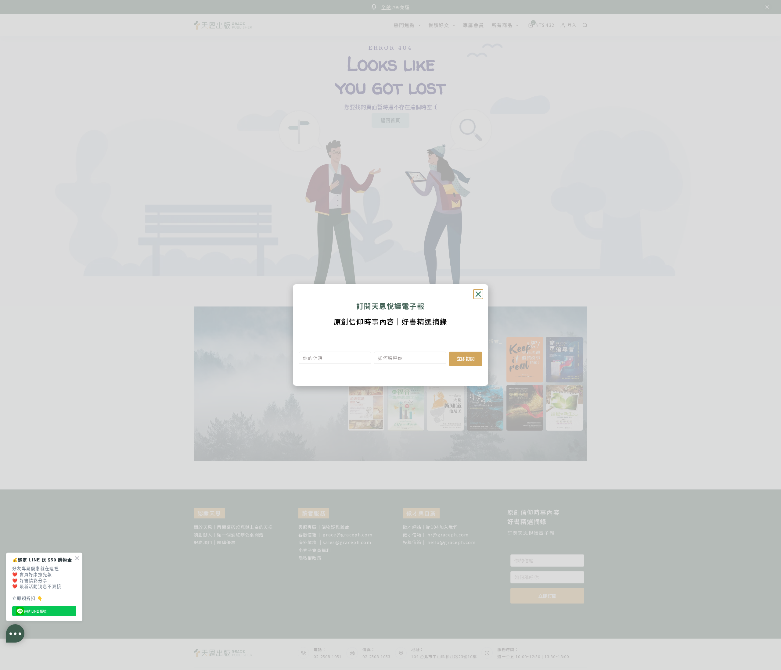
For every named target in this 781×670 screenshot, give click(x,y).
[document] (390, 335)
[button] (478, 294)
